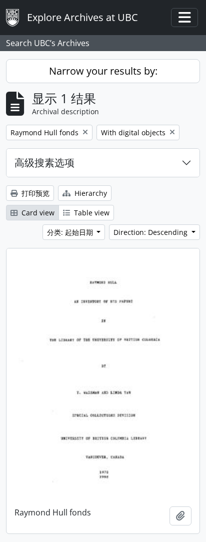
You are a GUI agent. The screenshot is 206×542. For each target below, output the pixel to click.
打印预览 (35, 193)
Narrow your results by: (103, 71)
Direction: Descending (152, 232)
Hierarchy (89, 193)
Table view (91, 212)
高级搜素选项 (44, 162)
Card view (37, 212)
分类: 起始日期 (71, 232)
